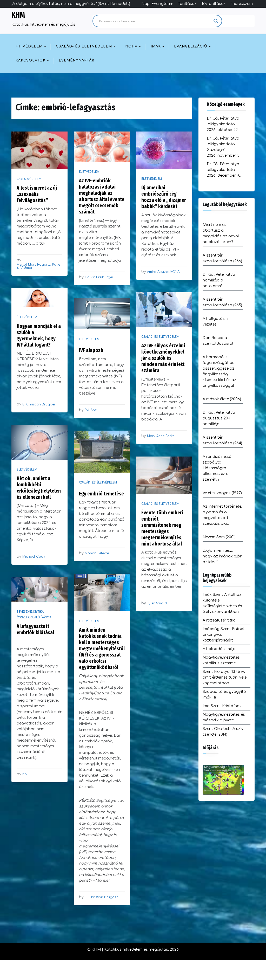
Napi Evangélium (157, 4)
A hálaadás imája (219, 649)
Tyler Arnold (157, 603)
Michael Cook (33, 556)
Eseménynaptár (76, 60)
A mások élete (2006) (222, 399)
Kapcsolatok (30, 60)
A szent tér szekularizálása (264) (222, 440)
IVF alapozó (91, 350)
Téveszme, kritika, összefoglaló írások (34, 614)
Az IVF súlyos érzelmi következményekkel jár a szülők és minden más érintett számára (163, 358)
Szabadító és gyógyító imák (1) (224, 694)
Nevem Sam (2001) (219, 537)
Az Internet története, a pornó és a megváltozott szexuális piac (222, 515)
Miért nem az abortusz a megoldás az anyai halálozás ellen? (221, 233)
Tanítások (187, 4)
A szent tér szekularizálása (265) (222, 302)
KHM (18, 15)
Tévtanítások (213, 4)
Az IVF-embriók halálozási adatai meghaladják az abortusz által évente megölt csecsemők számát (101, 196)
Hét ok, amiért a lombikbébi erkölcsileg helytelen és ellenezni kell (39, 487)
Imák (156, 46)
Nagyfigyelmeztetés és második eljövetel (224, 717)
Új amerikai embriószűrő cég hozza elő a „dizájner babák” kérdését (163, 196)
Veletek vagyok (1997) (222, 493)
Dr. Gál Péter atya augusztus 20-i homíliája (219, 418)
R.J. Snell (92, 410)
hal (25, 774)
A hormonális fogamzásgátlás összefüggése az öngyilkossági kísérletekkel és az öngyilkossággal (219, 371)
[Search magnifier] (216, 21)
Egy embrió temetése (101, 494)
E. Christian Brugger (38, 404)
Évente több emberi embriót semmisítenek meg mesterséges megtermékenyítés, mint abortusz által (162, 528)
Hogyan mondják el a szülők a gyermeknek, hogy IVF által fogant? (39, 335)
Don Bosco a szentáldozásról (218, 341)
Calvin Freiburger (99, 277)
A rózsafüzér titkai (219, 620)
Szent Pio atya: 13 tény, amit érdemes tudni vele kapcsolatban (225, 677)
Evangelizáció (190, 46)
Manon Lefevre (97, 553)
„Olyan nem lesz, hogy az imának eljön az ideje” (222, 556)
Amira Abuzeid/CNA (163, 271)
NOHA (131, 46)
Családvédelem (29, 179)
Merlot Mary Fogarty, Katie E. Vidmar (38, 266)
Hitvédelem (29, 46)
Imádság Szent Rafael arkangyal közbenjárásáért (223, 634)
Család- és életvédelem (84, 46)
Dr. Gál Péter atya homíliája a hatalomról (219, 280)
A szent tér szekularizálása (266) (222, 258)
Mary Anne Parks (160, 436)
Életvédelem (89, 171)
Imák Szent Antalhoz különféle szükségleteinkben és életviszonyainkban (222, 603)
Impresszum (241, 4)
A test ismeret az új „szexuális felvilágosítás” (37, 194)
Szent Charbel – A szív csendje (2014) (223, 731)
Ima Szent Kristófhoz (222, 706)
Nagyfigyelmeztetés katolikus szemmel (221, 660)
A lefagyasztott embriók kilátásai (35, 629)
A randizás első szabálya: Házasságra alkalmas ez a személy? (217, 468)
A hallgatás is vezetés (216, 321)
